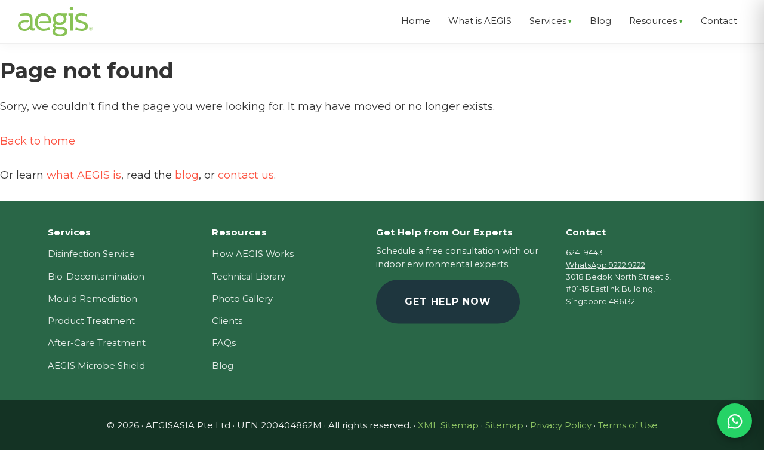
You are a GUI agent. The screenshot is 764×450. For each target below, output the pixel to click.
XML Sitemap (448, 425)
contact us (246, 175)
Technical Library (248, 276)
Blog (222, 365)
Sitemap (504, 425)
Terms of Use (628, 425)
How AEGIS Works (253, 254)
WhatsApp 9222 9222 (605, 265)
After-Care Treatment (97, 343)
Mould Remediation (92, 298)
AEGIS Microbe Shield (96, 365)
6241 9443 (584, 252)
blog (187, 175)
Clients (227, 321)
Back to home (37, 141)
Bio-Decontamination (96, 276)
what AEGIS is (84, 175)
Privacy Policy (561, 425)
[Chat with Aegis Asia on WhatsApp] (734, 420)
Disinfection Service (91, 254)
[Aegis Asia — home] (55, 15)
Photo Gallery (242, 298)
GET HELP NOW (448, 301)
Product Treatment (91, 321)
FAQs (224, 343)
